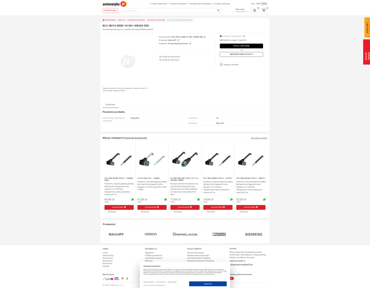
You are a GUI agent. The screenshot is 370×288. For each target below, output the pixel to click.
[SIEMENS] (229, 234)
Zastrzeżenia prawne (153, 258)
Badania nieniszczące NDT (198, 255)
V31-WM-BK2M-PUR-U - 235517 (250, 178)
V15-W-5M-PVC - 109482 (148, 178)
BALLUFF (172, 40)
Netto (258, 4)
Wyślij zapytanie (241, 46)
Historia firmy (108, 255)
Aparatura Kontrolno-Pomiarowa (200, 261)
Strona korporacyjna (195, 253)
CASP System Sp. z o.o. (114, 285)
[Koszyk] (263, 10)
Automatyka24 (110, 20)
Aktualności (108, 261)
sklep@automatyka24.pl (241, 264)
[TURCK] (264, 234)
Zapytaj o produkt (230, 65)
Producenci (107, 263)
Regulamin (149, 253)
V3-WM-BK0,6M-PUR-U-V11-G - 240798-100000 (184, 179)
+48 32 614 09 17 (237, 261)
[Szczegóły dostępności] (244, 36)
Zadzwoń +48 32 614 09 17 (241, 54)
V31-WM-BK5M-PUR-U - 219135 (217, 178)
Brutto (264, 4)
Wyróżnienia (108, 258)
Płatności (149, 261)
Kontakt (106, 266)
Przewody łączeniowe (156, 20)
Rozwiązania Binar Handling (198, 258)
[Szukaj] (218, 10)
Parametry (110, 104)
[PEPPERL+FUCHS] (161, 234)
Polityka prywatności (153, 255)
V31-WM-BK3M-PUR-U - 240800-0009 (119, 179)
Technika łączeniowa (136, 20)
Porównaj (112, 212)
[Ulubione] (254, 10)
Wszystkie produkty (259, 138)
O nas (105, 253)
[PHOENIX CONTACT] (195, 234)
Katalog (121, 20)
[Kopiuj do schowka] (204, 37)
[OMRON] (126, 234)
